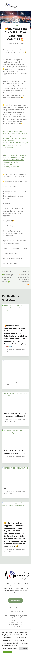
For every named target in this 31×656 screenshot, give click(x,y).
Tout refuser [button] (23, 648)
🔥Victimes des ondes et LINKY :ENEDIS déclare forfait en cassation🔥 (23, 278)
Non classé (15, 25)
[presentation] (15, 313)
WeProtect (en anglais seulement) (15, 43)
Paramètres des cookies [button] (10, 648)
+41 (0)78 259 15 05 (15, 626)
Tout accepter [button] (7, 652)
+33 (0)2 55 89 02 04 (15, 612)
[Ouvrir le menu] (28, 5)
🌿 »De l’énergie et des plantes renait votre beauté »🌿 (7, 277)
